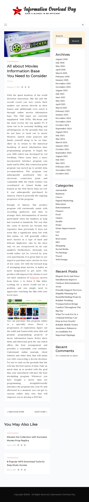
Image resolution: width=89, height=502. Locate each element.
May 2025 (60, 100)
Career (59, 197)
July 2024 (60, 135)
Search (59, 36)
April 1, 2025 (11, 445)
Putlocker (34, 277)
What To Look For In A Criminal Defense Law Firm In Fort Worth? (67, 317)
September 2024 (64, 128)
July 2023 (60, 159)
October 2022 (62, 173)
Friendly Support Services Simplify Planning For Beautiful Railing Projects (68, 293)
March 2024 (61, 142)
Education (61, 204)
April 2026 (60, 69)
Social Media (62, 249)
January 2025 (62, 114)
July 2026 (60, 62)
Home (59, 225)
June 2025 (60, 97)
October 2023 (62, 149)
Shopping (60, 245)
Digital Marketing (64, 200)
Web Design (61, 259)
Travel (59, 256)
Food (58, 214)
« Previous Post (15, 412)
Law (58, 231)
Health (59, 221)
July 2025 (60, 94)
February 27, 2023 (13, 87)
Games (59, 218)
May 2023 (60, 163)
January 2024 (62, 146)
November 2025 (63, 87)
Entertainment (12, 61)
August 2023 (62, 156)
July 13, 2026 (11, 470)
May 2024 (60, 139)
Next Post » (41, 412)
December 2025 (63, 83)
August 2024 (62, 132)
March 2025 (61, 107)
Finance (60, 211)
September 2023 (64, 152)
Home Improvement (65, 228)
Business (60, 193)
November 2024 (63, 121)
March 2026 (61, 73)
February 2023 (63, 166)
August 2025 (62, 90)
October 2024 (62, 125)
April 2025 (60, 104)
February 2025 (63, 111)
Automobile (61, 190)
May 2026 (60, 66)
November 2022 (63, 170)
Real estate (61, 238)
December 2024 (63, 118)
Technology (61, 252)
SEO (58, 242)
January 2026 (62, 80)
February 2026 (63, 76)
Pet (57, 235)
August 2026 (62, 59)
